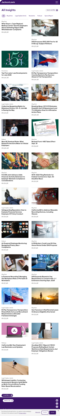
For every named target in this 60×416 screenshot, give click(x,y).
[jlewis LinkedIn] (57, 400)
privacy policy (22, 413)
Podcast (40, 16)
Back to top (7, 400)
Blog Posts (10, 16)
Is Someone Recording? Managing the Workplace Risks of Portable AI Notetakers (14, 278)
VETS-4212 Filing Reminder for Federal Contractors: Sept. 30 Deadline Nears (43, 177)
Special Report (49, 16)
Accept (52, 412)
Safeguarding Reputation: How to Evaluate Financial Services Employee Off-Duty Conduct (14, 212)
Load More (6, 395)
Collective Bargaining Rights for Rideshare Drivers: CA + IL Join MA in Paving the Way (14, 108)
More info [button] (37, 412)
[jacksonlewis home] (10, 409)
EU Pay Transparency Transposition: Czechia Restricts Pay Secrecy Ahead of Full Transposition (45, 75)
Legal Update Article (20, 16)
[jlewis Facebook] (57, 407)
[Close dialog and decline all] (58, 411)
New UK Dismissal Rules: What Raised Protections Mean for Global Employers (15, 143)
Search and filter (51, 10)
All (3, 16)
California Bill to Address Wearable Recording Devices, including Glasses (45, 212)
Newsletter (32, 16)
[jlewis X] (57, 403)
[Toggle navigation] (56, 2)
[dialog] (30, 412)
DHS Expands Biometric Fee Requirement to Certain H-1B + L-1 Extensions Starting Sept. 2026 (44, 278)
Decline (45, 412)
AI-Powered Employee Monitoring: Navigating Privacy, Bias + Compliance (14, 245)
